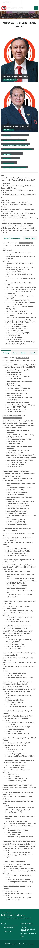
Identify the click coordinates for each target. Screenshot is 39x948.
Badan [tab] (23, 353)
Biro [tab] (15, 353)
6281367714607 (7, 2)
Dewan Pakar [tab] (30, 238)
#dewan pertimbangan (25, 243)
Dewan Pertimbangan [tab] (12, 238)
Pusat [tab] (33, 353)
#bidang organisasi (22, 357)
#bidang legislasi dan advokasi (12, 418)
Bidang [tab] (6, 353)
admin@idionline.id (9, 927)
